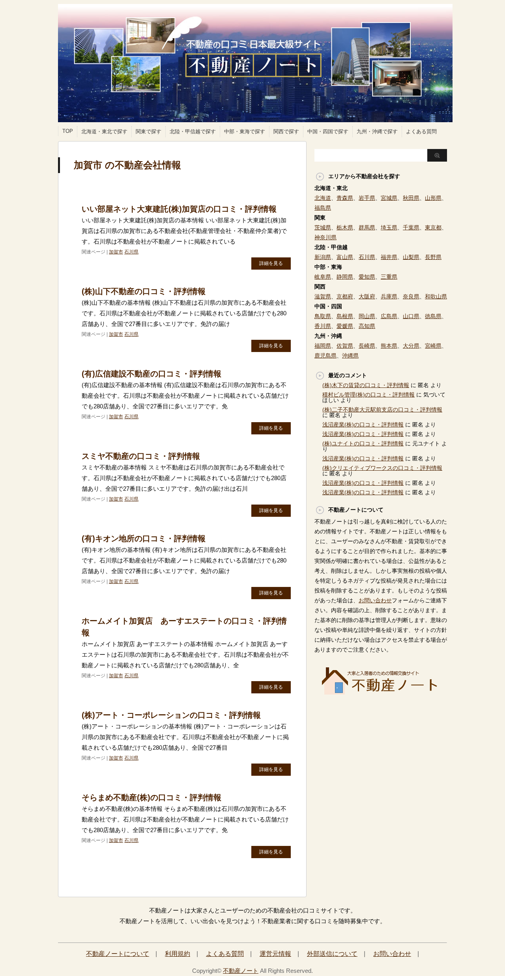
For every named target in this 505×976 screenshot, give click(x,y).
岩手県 (367, 198)
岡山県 (367, 316)
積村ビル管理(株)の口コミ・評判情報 (368, 394)
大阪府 (367, 296)
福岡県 (322, 346)
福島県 (322, 208)
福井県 (389, 257)
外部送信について (332, 953)
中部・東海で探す (244, 131)
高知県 (367, 326)
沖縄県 (350, 355)
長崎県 (367, 346)
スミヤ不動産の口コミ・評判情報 (141, 456)
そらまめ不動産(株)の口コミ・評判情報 (151, 797)
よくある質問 (421, 131)
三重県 (389, 277)
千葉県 (411, 227)
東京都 (433, 227)
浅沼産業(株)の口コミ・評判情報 (363, 424)
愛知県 (367, 277)
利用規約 (177, 953)
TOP (67, 131)
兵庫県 (389, 296)
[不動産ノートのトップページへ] (381, 692)
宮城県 (389, 198)
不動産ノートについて (117, 953)
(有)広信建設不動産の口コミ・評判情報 (151, 373)
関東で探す (148, 131)
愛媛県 (345, 326)
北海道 (322, 198)
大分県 (411, 346)
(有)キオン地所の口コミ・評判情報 (144, 538)
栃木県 (345, 227)
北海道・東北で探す (104, 131)
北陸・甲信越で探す (193, 131)
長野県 (433, 257)
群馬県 (367, 227)
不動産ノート (240, 970)
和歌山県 (436, 296)
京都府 (345, 296)
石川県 (131, 252)
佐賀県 (345, 346)
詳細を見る (271, 263)
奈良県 (411, 296)
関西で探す (286, 131)
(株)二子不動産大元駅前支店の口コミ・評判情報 (382, 409)
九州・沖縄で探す (377, 131)
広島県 (389, 316)
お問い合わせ (375, 600)
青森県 (345, 198)
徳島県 (433, 316)
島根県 (345, 316)
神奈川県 (325, 237)
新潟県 (322, 257)
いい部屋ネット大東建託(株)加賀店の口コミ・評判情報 (179, 209)
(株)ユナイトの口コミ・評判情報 (363, 443)
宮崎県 (433, 346)
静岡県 (345, 277)
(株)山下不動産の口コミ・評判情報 (144, 291)
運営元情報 (275, 953)
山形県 (433, 198)
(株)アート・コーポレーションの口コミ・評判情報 (171, 715)
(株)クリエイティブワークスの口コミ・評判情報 (382, 468)
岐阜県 (322, 277)
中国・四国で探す (327, 131)
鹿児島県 (325, 355)
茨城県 (322, 227)
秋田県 (411, 198)
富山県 (345, 257)
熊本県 (389, 346)
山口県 (411, 316)
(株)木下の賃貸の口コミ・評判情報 (365, 385)
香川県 (322, 326)
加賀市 (116, 252)
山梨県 (411, 257)
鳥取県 (322, 316)
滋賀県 (322, 296)
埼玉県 (389, 227)
